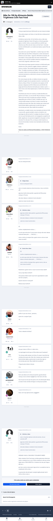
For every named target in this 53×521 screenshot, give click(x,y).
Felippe (10, 167)
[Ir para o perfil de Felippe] (9, 161)
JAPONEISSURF (9, 380)
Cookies (20, 514)
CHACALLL (9, 185)
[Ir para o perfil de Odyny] (9, 313)
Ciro (9, 354)
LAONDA (9, 252)
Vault (9, 438)
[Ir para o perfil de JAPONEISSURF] (9, 374)
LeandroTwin (9, 337)
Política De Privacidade (7, 514)
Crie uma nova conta (14, 484)
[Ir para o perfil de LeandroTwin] (9, 331)
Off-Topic (27, 22)
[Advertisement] (26, 146)
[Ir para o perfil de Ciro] (9, 349)
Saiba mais (2, 2)
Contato (15, 514)
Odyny (9, 319)
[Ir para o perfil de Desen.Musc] (9, 208)
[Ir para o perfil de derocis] (9, 392)
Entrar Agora (38, 484)
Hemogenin (10, 22)
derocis (10, 398)
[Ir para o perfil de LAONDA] (9, 247)
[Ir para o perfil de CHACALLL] (9, 179)
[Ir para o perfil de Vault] (9, 432)
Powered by (44, 514)
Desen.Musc (9, 214)
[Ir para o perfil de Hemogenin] (4, 22)
